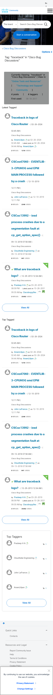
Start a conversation (26, 35)
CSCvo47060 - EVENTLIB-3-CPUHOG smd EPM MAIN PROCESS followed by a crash (28, 175)
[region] (26, 681)
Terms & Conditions (18, 658)
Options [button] (46, 52)
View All (25, 307)
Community (22, 90)
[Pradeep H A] (18, 546)
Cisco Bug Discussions (15, 49)
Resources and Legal (16, 645)
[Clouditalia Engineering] (23, 561)
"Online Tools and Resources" (26, 81)
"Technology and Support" (29, 86)
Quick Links (11, 631)
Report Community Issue (20, 651)
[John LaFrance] (19, 576)
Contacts (14, 636)
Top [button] (3, 623)
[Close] (49, 670)
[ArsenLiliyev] (18, 590)
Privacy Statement (25, 683)
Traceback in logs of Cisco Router (26, 124)
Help (12, 655)
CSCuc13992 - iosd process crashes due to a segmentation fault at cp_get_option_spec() (28, 228)
